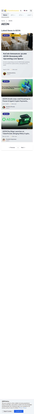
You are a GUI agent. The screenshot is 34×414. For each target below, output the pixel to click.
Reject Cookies (7, 411)
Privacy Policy (22, 408)
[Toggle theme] (20, 10)
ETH (20, 15)
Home (3, 21)
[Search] (31, 10)
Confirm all (19, 411)
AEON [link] (10, 21)
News (5, 15)
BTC (12, 15)
